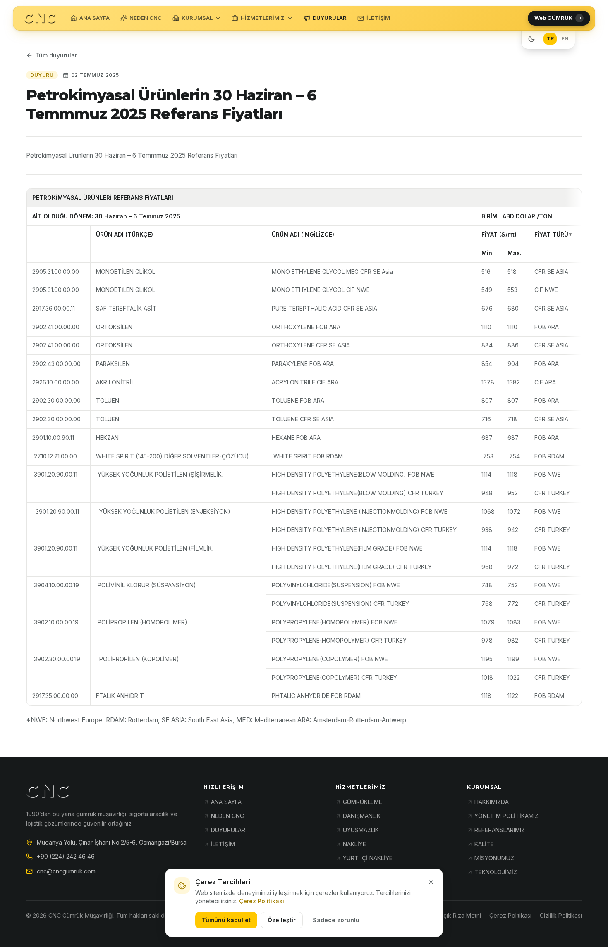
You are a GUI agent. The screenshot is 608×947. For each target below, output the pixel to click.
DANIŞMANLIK (362, 815)
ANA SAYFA (94, 17)
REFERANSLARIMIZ (499, 829)
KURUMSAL (197, 17)
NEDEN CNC (145, 17)
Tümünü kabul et (226, 919)
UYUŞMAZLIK (361, 829)
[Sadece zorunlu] (431, 882)
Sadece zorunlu (336, 919)
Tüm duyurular (56, 55)
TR (550, 39)
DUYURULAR (330, 17)
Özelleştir (282, 919)
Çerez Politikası (261, 900)
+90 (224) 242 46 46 (66, 856)
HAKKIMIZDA (491, 801)
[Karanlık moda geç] (531, 38)
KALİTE (484, 843)
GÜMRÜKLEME (362, 801)
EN (565, 39)
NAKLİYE (354, 843)
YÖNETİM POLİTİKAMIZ (506, 815)
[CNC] (40, 18)
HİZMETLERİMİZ (263, 17)
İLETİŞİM (378, 17)
